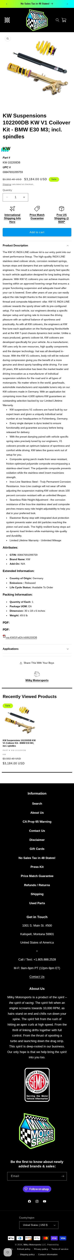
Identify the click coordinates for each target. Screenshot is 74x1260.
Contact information (47, 1254)
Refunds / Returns (37, 885)
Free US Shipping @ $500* (61, 218)
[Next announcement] (67, 4)
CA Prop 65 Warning (37, 821)
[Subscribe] (63, 1176)
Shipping (7, 184)
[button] (7, 20)
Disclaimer (37, 840)
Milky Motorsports (37, 680)
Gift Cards (37, 849)
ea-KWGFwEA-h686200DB (21, 637)
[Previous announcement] (7, 4)
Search (37, 803)
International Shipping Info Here (12, 218)
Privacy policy (41, 1249)
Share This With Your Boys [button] (39, 662)
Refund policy (24, 1249)
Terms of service (60, 1249)
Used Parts (37, 903)
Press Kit (37, 867)
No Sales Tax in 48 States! (37, 858)
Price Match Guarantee (37, 876)
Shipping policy (27, 1254)
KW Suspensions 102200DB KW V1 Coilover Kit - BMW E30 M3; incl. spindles (19, 743)
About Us (37, 812)
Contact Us (37, 830)
